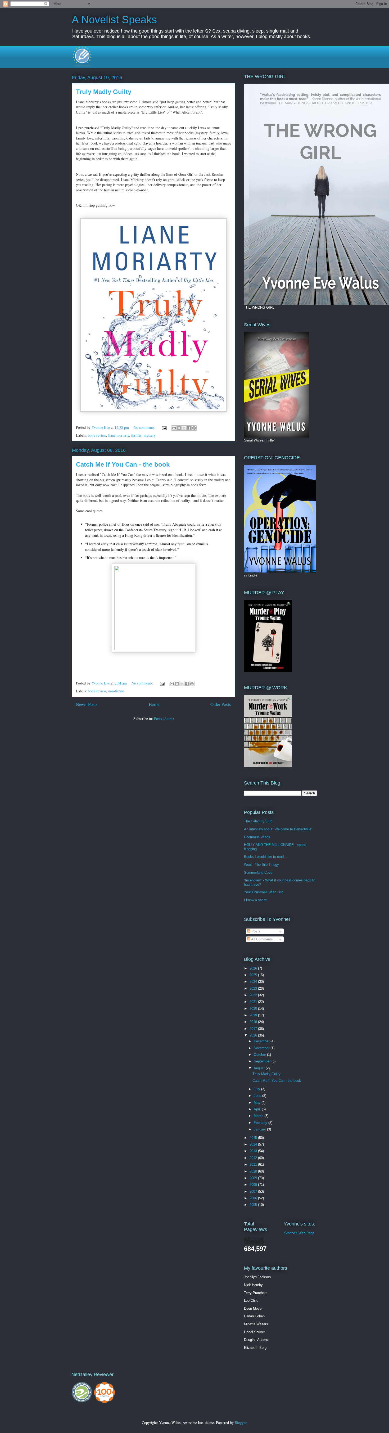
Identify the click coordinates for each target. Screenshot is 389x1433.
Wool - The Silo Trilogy (261, 865)
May (257, 1103)
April (258, 1109)
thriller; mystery (143, 435)
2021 (254, 1002)
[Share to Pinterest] (194, 428)
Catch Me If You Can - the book (123, 464)
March (259, 1116)
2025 (254, 975)
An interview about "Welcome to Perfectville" (278, 829)
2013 (254, 1151)
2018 (254, 1022)
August (260, 1068)
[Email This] (174, 428)
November (262, 1048)
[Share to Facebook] (189, 428)
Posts (255, 931)
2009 (254, 1178)
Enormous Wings (257, 837)
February (261, 1123)
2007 (254, 1191)
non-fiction (116, 690)
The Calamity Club (258, 821)
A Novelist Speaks (114, 19)
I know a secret (256, 900)
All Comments (261, 939)
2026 (254, 968)
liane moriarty (118, 435)
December (262, 1041)
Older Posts (220, 704)
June (258, 1096)
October (260, 1055)
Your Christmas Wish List (263, 892)
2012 (254, 1158)
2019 (254, 1015)
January (260, 1129)
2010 (254, 1171)
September (263, 1061)
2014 (254, 1144)
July (257, 1089)
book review (97, 435)
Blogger (240, 1422)
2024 (254, 982)
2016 (254, 1035)
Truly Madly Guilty (103, 91)
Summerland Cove (258, 873)
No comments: (145, 427)
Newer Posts (87, 704)
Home (154, 704)
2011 (254, 1164)
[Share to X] (184, 428)
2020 (254, 1009)
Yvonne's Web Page (299, 1233)
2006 (254, 1198)
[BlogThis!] (179, 428)
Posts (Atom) (164, 718)
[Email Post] (164, 427)
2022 (254, 995)
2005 (254, 1205)
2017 (254, 1029)
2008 (254, 1185)
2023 (254, 988)
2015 (254, 1138)
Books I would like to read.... (266, 857)
